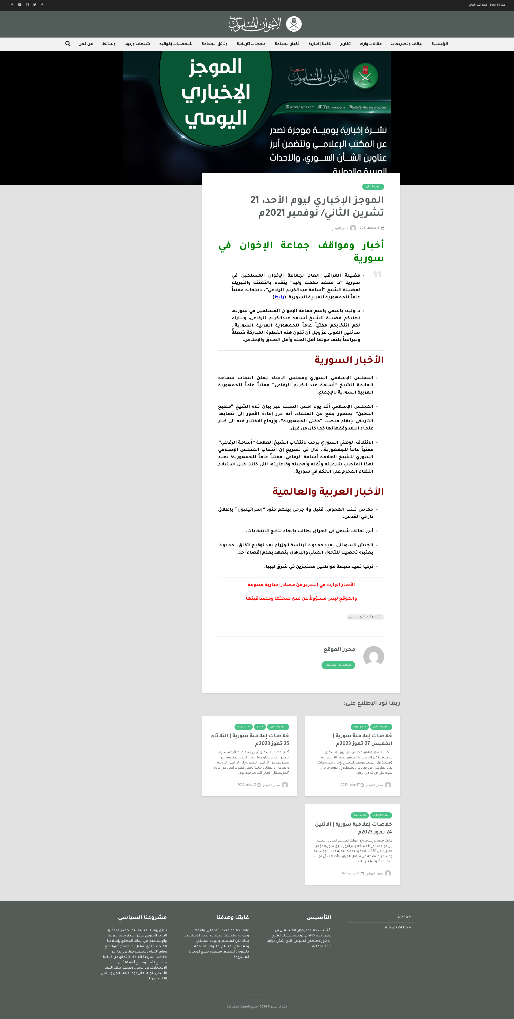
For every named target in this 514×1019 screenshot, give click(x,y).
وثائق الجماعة (215, 44)
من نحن (85, 44)
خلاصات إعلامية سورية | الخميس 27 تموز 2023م (362, 740)
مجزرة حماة (497, 5)
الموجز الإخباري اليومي (365, 617)
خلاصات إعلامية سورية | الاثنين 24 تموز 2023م (353, 828)
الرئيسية (440, 44)
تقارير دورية (360, 727)
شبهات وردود (137, 44)
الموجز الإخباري (373, 187)
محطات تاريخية (251, 44)
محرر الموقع (340, 228)
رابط (279, 297)
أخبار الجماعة (287, 44)
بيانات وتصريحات (406, 44)
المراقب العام (478, 5)
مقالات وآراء (371, 44)
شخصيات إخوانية (175, 44)
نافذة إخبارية (319, 44)
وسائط (109, 44)
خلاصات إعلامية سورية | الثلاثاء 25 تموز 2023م (250, 740)
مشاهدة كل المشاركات (338, 665)
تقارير (346, 44)
